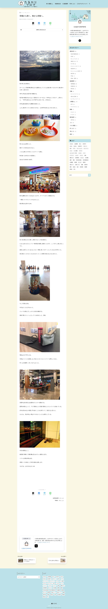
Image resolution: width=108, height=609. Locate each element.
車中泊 (73, 119)
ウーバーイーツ (75, 94)
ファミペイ (72, 155)
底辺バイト (72, 164)
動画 (61, 587)
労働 (72, 91)
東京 (72, 134)
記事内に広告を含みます (41, 29)
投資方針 (74, 86)
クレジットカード (76, 66)
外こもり (73, 3)
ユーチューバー (75, 98)
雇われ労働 (74, 96)
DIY (72, 104)
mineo (71, 146)
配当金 (73, 88)
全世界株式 (77, 157)
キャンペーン (86, 148)
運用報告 (74, 83)
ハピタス (79, 153)
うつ (72, 122)
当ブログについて (82, 3)
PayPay (75, 146)
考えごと (73, 131)
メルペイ (81, 155)
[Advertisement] (42, 41)
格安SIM (73, 68)
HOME (55, 603)
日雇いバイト (77, 164)
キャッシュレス (79, 148)
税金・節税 (74, 78)
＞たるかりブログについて (43, 542)
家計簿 (73, 73)
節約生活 (58, 3)
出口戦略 (86, 157)
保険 (85, 155)
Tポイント (85, 146)
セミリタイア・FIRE (73, 153)
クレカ (71, 150)
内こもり (82, 157)
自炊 (72, 56)
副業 (58, 587)
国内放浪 (73, 117)
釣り (74, 169)
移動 (72, 109)
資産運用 (66, 3)
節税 (48, 594)
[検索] (89, 175)
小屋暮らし (50, 3)
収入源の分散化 (45, 590)
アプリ (74, 148)
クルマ (73, 112)
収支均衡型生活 (75, 54)
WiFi (70, 148)
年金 (72, 75)
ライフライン (74, 106)
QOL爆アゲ (80, 146)
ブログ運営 (73, 125)
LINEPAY (84, 143)
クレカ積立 (76, 150)
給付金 (52, 594)
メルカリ (76, 155)
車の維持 (59, 594)
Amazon (71, 143)
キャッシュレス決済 (76, 71)
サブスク (80, 150)
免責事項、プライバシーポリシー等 (54, 605)
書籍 (82, 164)
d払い (80, 143)
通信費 (63, 594)
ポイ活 (73, 63)
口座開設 (71, 162)
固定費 (75, 162)
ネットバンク (74, 58)
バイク (73, 114)
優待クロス (74, 61)
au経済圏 (76, 143)
